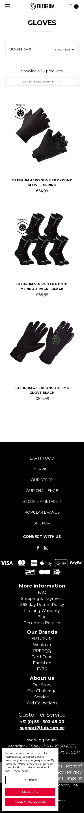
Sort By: (27, 81)
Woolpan (42, 644)
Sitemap (42, 523)
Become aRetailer (42, 622)
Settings (30, 780)
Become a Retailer (42, 501)
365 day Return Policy (42, 604)
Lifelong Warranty (42, 610)
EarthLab (42, 662)
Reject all (30, 791)
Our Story (42, 480)
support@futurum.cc (42, 727)
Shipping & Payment (42, 598)
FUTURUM (42, 638)
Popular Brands (42, 512)
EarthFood (42, 458)
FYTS (42, 669)
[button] (42, 49)
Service (42, 469)
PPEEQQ (42, 650)
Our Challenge (42, 491)
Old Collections (42, 703)
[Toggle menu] (6, 6)
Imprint (74, 778)
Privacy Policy (20, 770)
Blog (42, 616)
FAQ (42, 592)
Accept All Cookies (30, 801)
